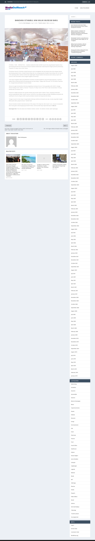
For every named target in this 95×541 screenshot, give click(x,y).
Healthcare (73, 449)
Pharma (73, 486)
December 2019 (74, 338)
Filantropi (73, 435)
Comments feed (75, 532)
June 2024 (73, 154)
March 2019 (74, 369)
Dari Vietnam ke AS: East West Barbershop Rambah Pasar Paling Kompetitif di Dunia (79, 26)
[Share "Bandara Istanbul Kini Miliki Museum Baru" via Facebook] (17, 119)
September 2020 (75, 307)
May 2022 (73, 239)
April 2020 (73, 324)
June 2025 (73, 113)
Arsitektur (73, 387)
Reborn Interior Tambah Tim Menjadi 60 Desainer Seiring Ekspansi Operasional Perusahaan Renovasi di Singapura (79, 32)
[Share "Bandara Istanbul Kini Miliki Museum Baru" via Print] (43, 119)
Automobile (74, 394)
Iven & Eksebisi (74, 459)
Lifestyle (73, 462)
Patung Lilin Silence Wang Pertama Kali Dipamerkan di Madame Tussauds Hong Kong (79, 51)
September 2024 (75, 144)
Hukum (73, 452)
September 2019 (75, 348)
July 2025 (73, 109)
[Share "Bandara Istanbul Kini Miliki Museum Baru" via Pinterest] (29, 119)
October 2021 (74, 263)
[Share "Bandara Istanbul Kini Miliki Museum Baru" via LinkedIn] (31, 119)
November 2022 (75, 219)
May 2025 (73, 116)
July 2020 (73, 314)
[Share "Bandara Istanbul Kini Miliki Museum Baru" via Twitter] (20, 119)
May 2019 (73, 362)
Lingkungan (74, 466)
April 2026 (73, 79)
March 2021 (74, 287)
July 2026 (73, 69)
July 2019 (73, 355)
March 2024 (74, 164)
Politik (72, 489)
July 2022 (73, 232)
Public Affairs (74, 496)
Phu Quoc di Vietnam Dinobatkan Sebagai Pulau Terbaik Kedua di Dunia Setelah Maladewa (28, 166)
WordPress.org (74, 535)
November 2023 (75, 178)
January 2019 (74, 376)
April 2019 (73, 365)
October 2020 (74, 304)
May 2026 (73, 75)
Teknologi (73, 510)
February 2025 (74, 127)
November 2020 (75, 300)
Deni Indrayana (26, 23)
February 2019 (74, 372)
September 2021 (75, 266)
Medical (73, 472)
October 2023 (74, 181)
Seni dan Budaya (75, 506)
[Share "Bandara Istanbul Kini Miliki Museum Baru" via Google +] (23, 119)
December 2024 (74, 133)
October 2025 (74, 99)
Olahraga (73, 483)
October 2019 (74, 345)
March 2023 (74, 205)
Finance (73, 438)
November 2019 (75, 341)
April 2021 (73, 283)
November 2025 (75, 96)
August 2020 (74, 311)
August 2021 (74, 270)
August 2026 (74, 65)
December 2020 (74, 297)
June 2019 (73, 358)
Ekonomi (73, 418)
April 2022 (73, 243)
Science (73, 503)
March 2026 (74, 82)
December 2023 (74, 174)
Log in (72, 525)
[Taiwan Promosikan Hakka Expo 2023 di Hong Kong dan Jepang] (60, 158)
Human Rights (74, 455)
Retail (72, 500)
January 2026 (74, 89)
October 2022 (74, 222)
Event (72, 431)
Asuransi (73, 390)
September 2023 (75, 184)
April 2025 (73, 120)
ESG (72, 428)
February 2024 (74, 167)
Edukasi (73, 414)
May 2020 (73, 321)
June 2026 (73, 72)
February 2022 (74, 249)
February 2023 (74, 208)
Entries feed (74, 528)
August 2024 (74, 147)
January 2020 (74, 335)
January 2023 (74, 212)
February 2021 (74, 290)
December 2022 (74, 215)
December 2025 (74, 92)
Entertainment (74, 425)
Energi (72, 421)
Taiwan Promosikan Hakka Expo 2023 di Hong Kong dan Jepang (59, 166)
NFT (72, 479)
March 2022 (74, 246)
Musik (72, 476)
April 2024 (73, 161)
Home (76, 8)
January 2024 (74, 171)
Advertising (74, 384)
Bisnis (72, 404)
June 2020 (73, 318)
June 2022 (73, 236)
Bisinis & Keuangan (75, 401)
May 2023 (73, 198)
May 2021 (73, 280)
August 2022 (74, 229)
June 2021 (73, 277)
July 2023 (73, 191)
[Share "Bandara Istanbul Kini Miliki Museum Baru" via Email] (40, 119)
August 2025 (74, 106)
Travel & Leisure (42, 23)
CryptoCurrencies (75, 408)
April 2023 (73, 202)
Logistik (73, 469)
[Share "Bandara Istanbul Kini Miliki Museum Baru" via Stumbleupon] (37, 119)
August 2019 (74, 352)
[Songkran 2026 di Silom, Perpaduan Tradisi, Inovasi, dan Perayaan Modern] (44, 158)
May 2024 (73, 157)
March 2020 (74, 328)
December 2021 (74, 256)
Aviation (73, 397)
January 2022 (74, 253)
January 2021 (74, 294)
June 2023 (73, 195)
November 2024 (75, 137)
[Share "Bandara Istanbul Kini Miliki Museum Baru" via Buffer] (34, 119)
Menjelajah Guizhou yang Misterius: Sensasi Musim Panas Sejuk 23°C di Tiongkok (80, 39)
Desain (72, 411)
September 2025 (75, 103)
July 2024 (73, 150)
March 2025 (74, 123)
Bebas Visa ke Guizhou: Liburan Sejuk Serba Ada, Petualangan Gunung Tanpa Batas (78, 45)
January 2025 (74, 130)
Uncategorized (84, 8)
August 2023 (74, 188)
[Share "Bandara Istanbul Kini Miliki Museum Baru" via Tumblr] (26, 119)
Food (72, 442)
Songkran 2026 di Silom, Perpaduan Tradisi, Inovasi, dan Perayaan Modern (43, 166)
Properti (73, 493)
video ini (54, 105)
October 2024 (74, 140)
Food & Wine (74, 445)
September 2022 (75, 225)
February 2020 (74, 331)
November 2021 (75, 260)
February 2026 (74, 86)
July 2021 (73, 273)
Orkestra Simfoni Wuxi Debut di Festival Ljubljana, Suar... (26, 1)
